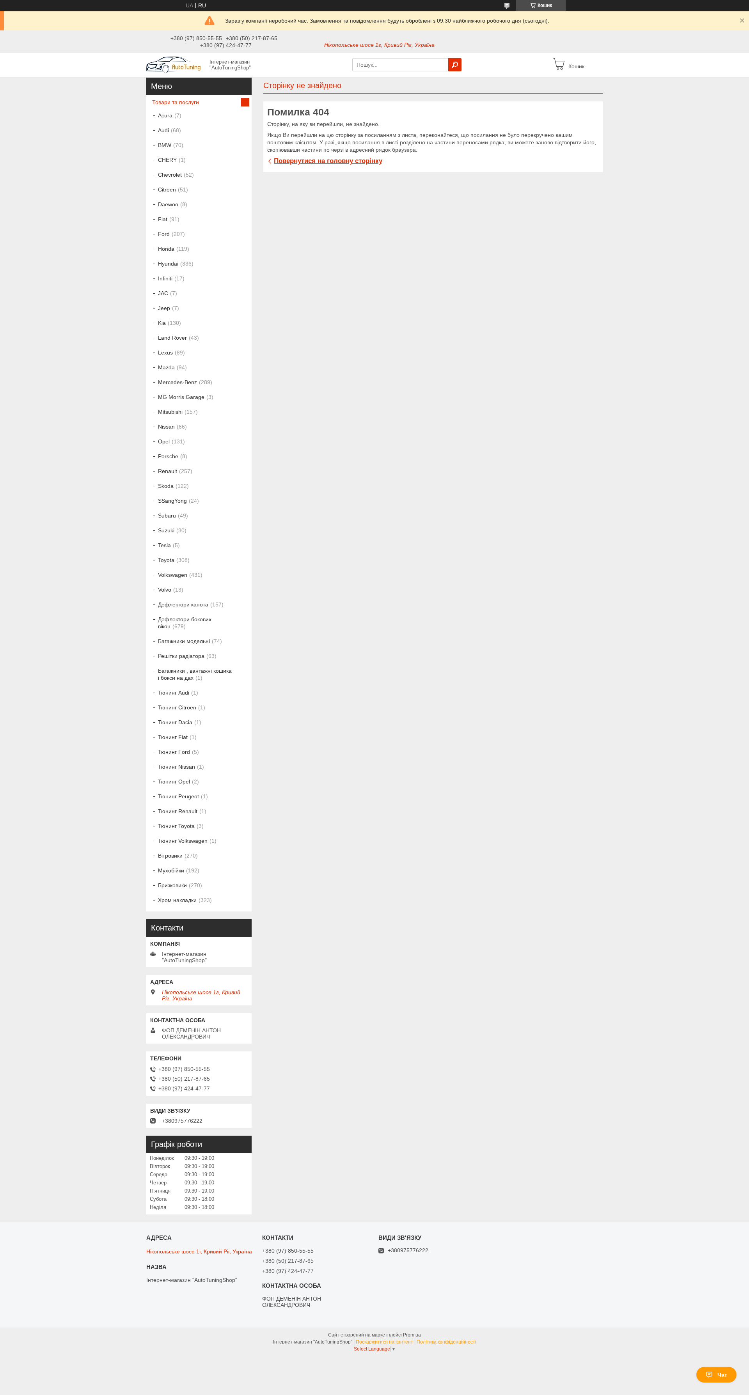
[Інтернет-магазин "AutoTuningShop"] (175, 64)
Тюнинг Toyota (176, 826)
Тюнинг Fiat (173, 737)
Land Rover (172, 338)
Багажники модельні (184, 641)
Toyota (166, 560)
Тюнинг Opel (174, 781)
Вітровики (170, 856)
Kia (162, 323)
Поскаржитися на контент (384, 1342)
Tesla (164, 545)
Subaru (167, 515)
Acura (165, 115)
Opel (164, 441)
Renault (167, 471)
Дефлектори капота (183, 604)
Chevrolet (170, 175)
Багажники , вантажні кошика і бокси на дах (195, 674)
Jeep (164, 308)
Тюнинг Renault (177, 811)
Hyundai (168, 264)
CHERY (167, 160)
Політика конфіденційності (446, 1342)
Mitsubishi (170, 412)
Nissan (166, 427)
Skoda (166, 486)
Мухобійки (171, 870)
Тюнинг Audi (173, 693)
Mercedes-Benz (177, 382)
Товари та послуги (175, 102)
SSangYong (172, 501)
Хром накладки (177, 900)
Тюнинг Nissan (176, 767)
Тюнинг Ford (174, 752)
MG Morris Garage (181, 397)
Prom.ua (412, 1335)
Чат (722, 1375)
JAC (163, 293)
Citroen (167, 189)
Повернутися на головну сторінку (328, 161)
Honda (166, 249)
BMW (164, 145)
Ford (164, 234)
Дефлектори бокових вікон (184, 622)
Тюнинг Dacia (175, 722)
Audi (163, 130)
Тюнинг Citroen (177, 707)
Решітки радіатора (181, 656)
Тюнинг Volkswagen (183, 841)
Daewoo (168, 204)
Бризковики (172, 885)
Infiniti (165, 278)
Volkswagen (172, 575)
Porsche (168, 456)
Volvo (164, 590)
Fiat (162, 219)
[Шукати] (454, 64)
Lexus (165, 352)
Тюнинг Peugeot (178, 796)
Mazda (166, 367)
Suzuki (166, 530)
